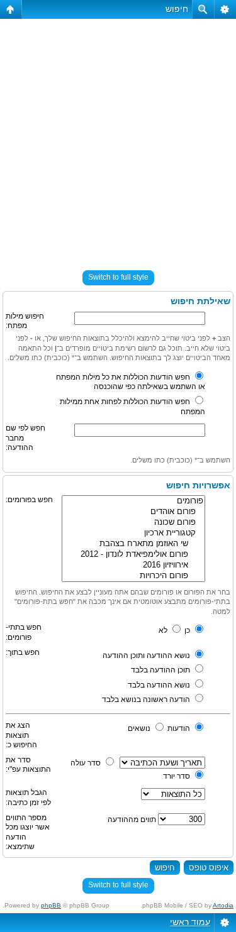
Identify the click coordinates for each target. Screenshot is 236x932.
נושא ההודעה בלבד (160, 685)
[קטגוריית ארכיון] (133, 533)
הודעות (179, 728)
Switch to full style (118, 277)
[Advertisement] (118, 139)
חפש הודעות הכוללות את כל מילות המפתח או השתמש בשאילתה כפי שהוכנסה (130, 382)
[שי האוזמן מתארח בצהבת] (133, 544)
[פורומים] (133, 501)
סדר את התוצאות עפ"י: (28, 764)
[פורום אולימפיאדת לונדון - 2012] (133, 554)
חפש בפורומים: (29, 499)
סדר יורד (177, 776)
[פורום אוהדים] (133, 512)
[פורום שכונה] (133, 522)
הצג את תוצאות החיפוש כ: (21, 735)
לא (164, 630)
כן (188, 630)
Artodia (223, 905)
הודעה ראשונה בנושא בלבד (147, 699)
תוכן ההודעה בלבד (161, 670)
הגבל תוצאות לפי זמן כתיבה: (28, 797)
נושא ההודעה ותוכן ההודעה (147, 655)
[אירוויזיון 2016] (133, 565)
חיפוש (177, 9)
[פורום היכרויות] (133, 576)
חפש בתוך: (23, 652)
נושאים (140, 728)
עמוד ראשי (190, 922)
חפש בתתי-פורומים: (24, 632)
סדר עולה (86, 763)
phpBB (51, 905)
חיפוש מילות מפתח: (25, 321)
